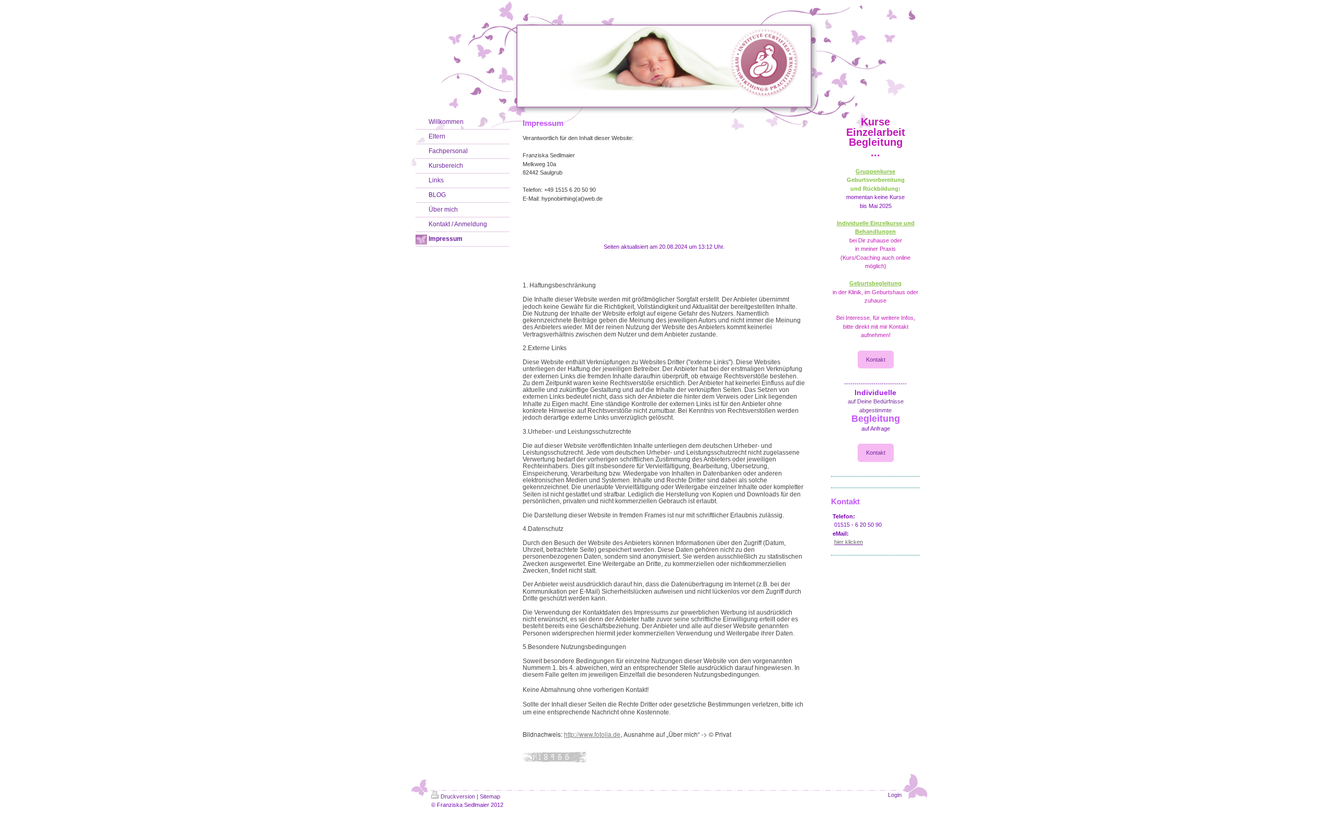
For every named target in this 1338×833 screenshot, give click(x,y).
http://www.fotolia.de (592, 734)
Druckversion (458, 796)
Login (895, 795)
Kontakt (875, 359)
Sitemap (490, 796)
